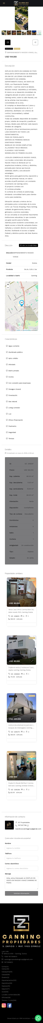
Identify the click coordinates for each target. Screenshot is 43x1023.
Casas (4, 974)
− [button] (8, 287)
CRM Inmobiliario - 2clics (27, 1018)
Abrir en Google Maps (29, 245)
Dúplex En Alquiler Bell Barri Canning (20, 783)
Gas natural (12, 401)
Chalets (4, 977)
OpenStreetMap (26, 330)
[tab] (7, 42)
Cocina (10, 377)
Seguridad (12, 432)
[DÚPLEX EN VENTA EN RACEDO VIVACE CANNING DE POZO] (21, 303)
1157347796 (22, 825)
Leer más (5, 951)
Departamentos (7, 980)
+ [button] (8, 284)
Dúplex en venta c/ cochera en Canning (21, 667)
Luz (9, 414)
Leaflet (18, 330)
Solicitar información (21, 893)
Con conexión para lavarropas (19, 383)
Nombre (8, 843)
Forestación (12, 395)
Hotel (4, 992)
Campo (4, 969)
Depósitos (5, 983)
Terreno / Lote (7, 1000)
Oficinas (4, 997)
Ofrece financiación (15, 420)
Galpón (4, 989)
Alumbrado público (15, 352)
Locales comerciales (9, 994)
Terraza (11, 438)
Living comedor (14, 408)
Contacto (5, 966)
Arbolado (11, 364)
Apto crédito (13, 358)
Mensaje (8, 874)
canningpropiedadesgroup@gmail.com (18, 959)
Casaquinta (6, 972)
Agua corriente (13, 346)
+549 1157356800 (10, 956)
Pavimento (12, 426)
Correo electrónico (12, 864)
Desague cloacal (14, 389)
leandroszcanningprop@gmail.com (28, 829)
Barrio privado (13, 371)
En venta (17, 48)
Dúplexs (4, 986)
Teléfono (8, 853)
